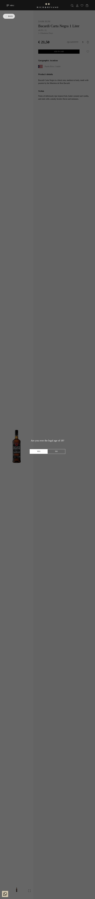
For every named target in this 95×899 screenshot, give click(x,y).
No (56, 451)
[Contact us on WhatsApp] (5, 894)
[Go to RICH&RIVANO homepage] (47, 5)
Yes (38, 451)
